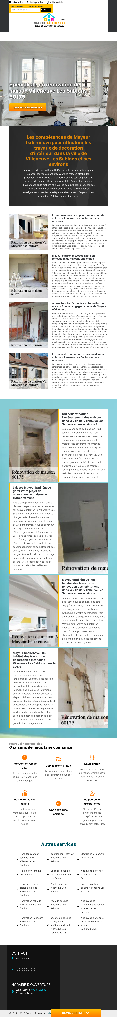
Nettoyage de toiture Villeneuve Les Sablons (92, 874)
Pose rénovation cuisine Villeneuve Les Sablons (92, 888)
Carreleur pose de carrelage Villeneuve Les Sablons (61, 874)
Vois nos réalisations (28, 107)
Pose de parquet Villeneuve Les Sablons (59, 904)
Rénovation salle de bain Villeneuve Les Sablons (30, 904)
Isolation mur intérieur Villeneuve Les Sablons (62, 857)
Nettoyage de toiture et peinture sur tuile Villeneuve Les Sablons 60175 (92, 923)
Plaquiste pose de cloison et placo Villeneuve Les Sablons (29, 889)
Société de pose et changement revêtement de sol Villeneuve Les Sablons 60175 (60, 925)
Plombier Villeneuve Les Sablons (30, 872)
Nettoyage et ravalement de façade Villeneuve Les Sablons (92, 906)
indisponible (17, 2)
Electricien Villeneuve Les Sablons (92, 855)
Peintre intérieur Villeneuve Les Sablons (58, 888)
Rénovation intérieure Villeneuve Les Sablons (31, 921)
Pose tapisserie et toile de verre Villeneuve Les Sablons (29, 859)
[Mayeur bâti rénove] (49, 20)
